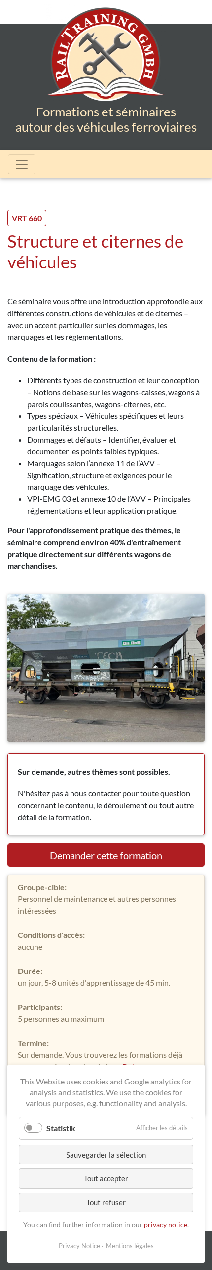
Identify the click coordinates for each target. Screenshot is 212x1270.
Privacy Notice (79, 1246)
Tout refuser (106, 1202)
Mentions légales (130, 1246)
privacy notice (165, 1224)
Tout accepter (106, 1178)
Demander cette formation (106, 855)
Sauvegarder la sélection (106, 1154)
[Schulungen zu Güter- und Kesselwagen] (106, 63)
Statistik (60, 1128)
